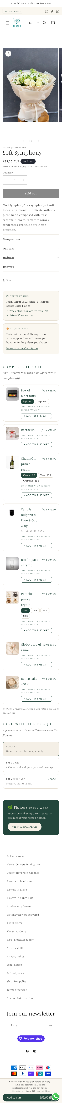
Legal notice (14, 964)
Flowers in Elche (17, 889)
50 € (25, 616)
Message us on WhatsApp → (22, 348)
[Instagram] (46, 11)
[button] (7, 23)
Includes (8, 257)
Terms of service (17, 989)
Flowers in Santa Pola (20, 897)
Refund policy (15, 973)
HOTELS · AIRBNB (12, 11)
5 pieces (27, 401)
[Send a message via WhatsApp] (55, 1096)
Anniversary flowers (19, 906)
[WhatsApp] (57, 11)
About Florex (15, 923)
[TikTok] (52, 11)
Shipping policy (17, 981)
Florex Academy (17, 931)
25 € (35, 610)
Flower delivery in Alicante (23, 864)
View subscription (24, 826)
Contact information (20, 998)
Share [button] (9, 280)
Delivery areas (15, 856)
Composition (11, 239)
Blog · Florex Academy (20, 939)
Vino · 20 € (45, 475)
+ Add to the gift (36, 416)
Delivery (8, 267)
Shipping (22, 166)
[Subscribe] (50, 1025)
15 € (25, 610)
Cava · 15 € (29, 475)
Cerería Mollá (15, 948)
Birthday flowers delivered (23, 914)
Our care (8, 248)
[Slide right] (39, 141)
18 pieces (42, 401)
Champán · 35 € (31, 481)
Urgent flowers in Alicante (23, 872)
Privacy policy (15, 956)
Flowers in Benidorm (20, 881)
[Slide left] (23, 141)
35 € (45, 610)
